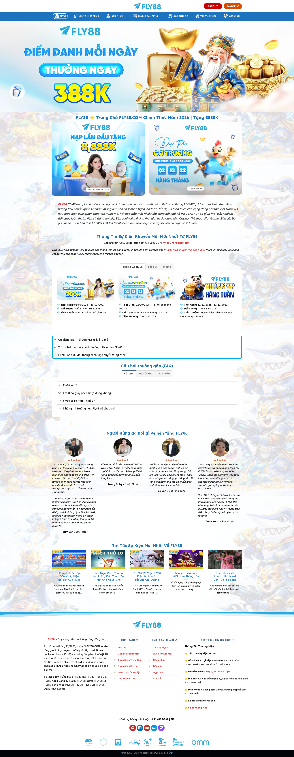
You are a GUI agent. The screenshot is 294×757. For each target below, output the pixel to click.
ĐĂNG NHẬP (232, 6)
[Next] (242, 578)
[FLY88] (147, 6)
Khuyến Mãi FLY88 (89, 16)
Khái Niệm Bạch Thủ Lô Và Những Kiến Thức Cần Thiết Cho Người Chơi (108, 576)
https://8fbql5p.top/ (176, 242)
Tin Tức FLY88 (208, 16)
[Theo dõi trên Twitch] (161, 728)
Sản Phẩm (117, 16)
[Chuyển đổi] (55, 340)
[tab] (132, 267)
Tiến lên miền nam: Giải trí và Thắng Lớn (186, 574)
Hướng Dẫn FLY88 (148, 16)
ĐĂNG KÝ (213, 6)
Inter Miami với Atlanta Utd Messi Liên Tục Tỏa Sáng (224, 576)
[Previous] (51, 578)
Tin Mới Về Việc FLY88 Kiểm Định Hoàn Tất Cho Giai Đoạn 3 (147, 576)
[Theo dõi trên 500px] (154, 728)
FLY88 (63, 16)
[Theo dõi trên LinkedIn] (140, 728)
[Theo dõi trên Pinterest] (132, 728)
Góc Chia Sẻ (180, 16)
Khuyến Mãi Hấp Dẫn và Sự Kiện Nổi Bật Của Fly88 (69, 576)
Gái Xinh (234, 16)
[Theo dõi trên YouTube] (147, 728)
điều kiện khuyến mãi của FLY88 (186, 249)
